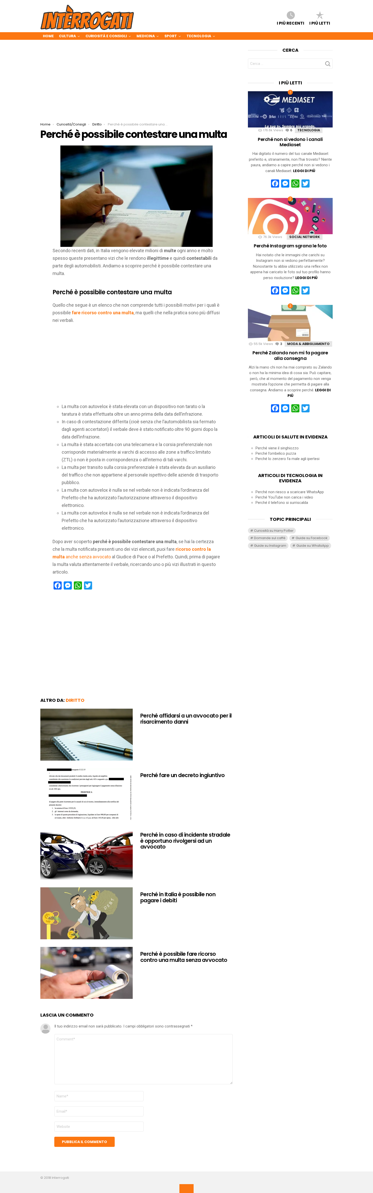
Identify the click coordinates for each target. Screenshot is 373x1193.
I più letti (319, 22)
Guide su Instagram (270, 545)
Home (48, 36)
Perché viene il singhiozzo (277, 448)
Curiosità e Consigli (106, 36)
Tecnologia (199, 36)
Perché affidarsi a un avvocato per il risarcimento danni (186, 718)
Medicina (146, 36)
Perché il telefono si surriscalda (282, 502)
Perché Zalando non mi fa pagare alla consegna (290, 355)
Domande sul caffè (269, 538)
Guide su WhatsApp (312, 545)
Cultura (67, 36)
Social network (304, 236)
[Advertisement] (136, 84)
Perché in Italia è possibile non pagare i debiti (177, 897)
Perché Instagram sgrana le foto (290, 246)
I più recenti (290, 22)
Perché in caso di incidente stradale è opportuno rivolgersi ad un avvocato (185, 840)
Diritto (75, 700)
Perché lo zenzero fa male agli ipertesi (287, 458)
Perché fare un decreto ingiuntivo (182, 775)
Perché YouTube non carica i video (284, 497)
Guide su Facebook (312, 538)
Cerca (328, 65)
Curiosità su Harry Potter (274, 530)
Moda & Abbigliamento (308, 343)
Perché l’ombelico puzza (276, 453)
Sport (170, 36)
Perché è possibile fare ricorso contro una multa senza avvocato (183, 957)
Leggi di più (304, 170)
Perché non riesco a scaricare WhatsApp (290, 492)
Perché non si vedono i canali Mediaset (290, 142)
